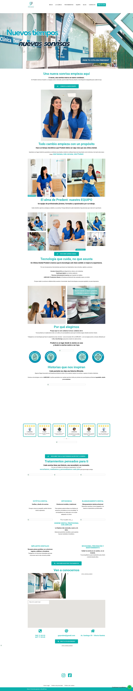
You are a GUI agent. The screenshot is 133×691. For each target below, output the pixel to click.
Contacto (92, 4)
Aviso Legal (47, 685)
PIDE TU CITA (101, 4)
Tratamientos (68, 4)
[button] (66, 438)
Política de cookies (69, 685)
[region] (66, 41)
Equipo (78, 4)
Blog (84, 4)
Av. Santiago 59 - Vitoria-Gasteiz (93, 635)
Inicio (51, 4)
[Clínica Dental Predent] (31, 4)
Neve (28, 689)
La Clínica (58, 4)
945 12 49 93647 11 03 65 (40, 636)
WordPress (44, 689)
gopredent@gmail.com (66, 635)
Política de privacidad (57, 685)
